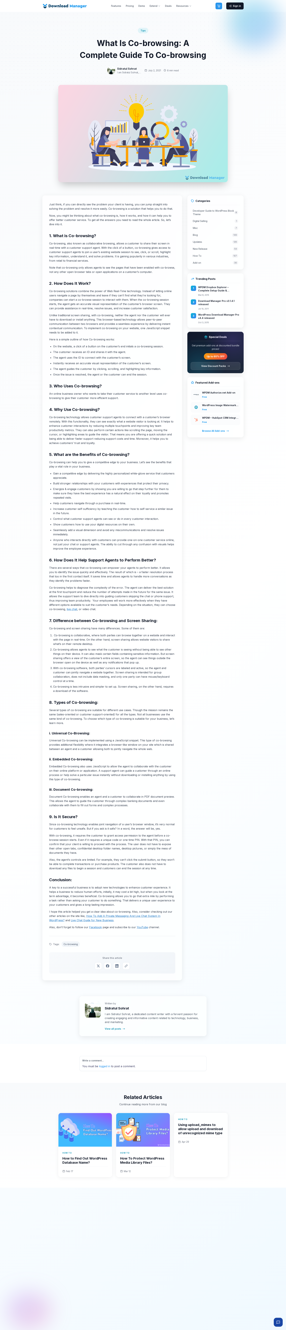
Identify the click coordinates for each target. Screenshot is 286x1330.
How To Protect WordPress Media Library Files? (142, 1160)
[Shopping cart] (218, 6)
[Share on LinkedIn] (116, 966)
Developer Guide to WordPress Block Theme (215, 212)
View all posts (113, 1028)
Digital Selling (215, 221)
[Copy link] (126, 966)
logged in (104, 1066)
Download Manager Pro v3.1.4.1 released (216, 303)
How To (215, 255)
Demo (141, 5)
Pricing (130, 5)
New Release (215, 248)
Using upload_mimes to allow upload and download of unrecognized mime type (200, 1129)
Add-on (215, 262)
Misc (215, 228)
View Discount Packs (213, 366)
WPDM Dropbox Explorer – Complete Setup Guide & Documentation (213, 289)
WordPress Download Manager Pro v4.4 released (218, 316)
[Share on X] (98, 966)
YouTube (142, 927)
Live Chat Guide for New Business (92, 920)
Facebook (95, 927)
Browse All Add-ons (213, 430)
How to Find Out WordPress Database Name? (84, 1160)
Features (116, 5)
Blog (215, 234)
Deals (168, 5)
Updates (215, 241)
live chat (72, 609)
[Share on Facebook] (107, 966)
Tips (143, 30)
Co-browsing (71, 944)
